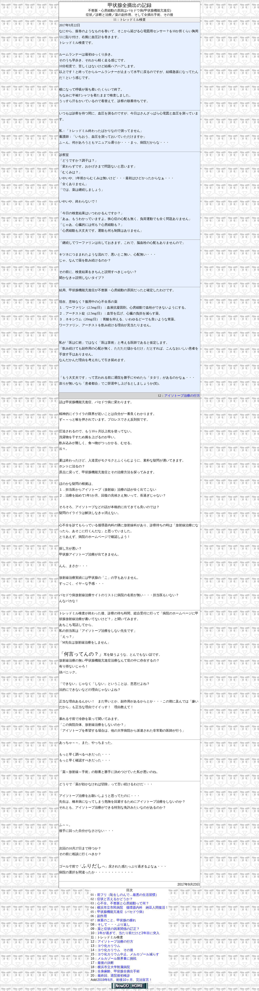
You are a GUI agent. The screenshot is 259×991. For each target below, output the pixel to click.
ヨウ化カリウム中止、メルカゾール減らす (128, 954)
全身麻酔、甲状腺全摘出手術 (119, 971)
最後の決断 (106, 962)
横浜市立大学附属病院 (114, 967)
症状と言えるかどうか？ (115, 899)
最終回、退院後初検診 (114, 975)
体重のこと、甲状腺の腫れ (116, 920)
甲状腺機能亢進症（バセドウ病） (121, 911)
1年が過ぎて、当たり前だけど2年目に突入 (128, 933)
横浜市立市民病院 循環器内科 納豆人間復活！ (132, 907)
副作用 (102, 916)
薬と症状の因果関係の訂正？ (119, 928)
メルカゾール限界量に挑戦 (117, 958)
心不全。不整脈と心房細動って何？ (123, 903)
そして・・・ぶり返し (114, 924)
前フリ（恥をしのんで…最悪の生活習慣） (128, 894)
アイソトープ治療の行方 (182, 395)
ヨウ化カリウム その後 (115, 950)
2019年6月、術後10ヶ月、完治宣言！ (124, 979)
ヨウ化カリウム (109, 945)
